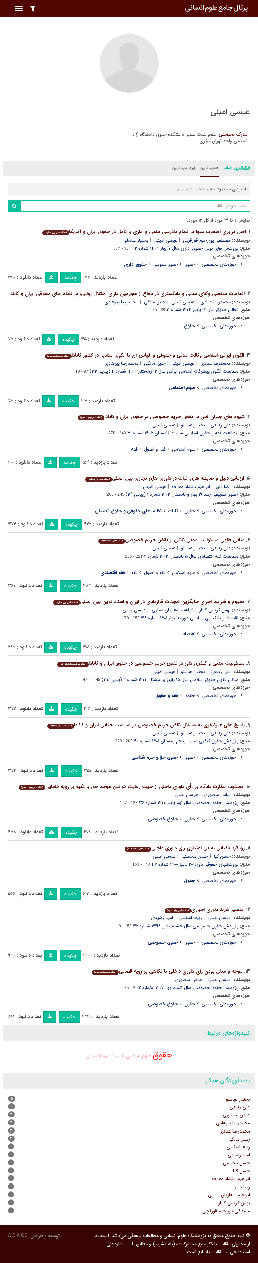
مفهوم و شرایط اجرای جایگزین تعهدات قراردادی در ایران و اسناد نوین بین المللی (150, 602)
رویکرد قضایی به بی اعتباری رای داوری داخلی (186, 848)
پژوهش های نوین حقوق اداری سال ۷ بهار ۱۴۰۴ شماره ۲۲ (185, 248)
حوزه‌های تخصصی (219, 264)
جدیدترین (209, 167)
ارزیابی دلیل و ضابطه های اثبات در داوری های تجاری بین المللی (166, 478)
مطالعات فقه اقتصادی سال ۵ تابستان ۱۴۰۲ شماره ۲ (191, 556)
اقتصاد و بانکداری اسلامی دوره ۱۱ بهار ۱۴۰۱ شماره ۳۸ (189, 618)
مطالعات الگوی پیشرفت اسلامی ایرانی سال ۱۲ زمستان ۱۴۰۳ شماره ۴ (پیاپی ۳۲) (164, 371)
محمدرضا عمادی (215, 302)
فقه (134, 572)
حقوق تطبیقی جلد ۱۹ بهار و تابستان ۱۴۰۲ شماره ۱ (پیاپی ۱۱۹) (182, 494)
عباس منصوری (217, 794)
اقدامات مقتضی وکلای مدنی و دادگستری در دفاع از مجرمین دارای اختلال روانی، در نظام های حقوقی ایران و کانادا (127, 294)
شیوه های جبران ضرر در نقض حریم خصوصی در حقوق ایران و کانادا (162, 417)
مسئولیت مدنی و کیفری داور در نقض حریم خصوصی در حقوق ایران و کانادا (152, 663)
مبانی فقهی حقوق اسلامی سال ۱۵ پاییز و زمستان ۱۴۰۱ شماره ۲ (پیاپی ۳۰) (170, 679)
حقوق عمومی (165, 264)
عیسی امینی (165, 240)
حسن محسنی (194, 856)
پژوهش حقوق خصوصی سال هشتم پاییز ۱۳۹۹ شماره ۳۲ (185, 926)
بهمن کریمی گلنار (215, 610)
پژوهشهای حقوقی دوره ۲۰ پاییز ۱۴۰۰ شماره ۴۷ (195, 864)
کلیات (173, 511)
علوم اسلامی (183, 449)
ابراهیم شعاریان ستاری (173, 610)
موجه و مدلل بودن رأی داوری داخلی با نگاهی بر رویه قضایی (168, 971)
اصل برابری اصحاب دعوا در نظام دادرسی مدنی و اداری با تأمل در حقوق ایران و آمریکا (145, 232)
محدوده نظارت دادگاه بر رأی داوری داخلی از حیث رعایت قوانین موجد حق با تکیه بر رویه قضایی (132, 787)
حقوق (189, 264)
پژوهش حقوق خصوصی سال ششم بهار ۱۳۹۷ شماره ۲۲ (187, 987)
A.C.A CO (18, 1236)
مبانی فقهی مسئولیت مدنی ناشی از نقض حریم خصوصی (173, 540)
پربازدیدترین (183, 167)
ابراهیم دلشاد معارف (191, 486)
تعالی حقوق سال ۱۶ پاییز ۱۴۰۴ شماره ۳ (202, 309)
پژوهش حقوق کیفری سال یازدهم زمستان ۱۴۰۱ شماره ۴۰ (186, 741)
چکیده (71, 277)
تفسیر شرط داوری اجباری (205, 910)
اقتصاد (118, 1056)
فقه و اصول (155, 449)
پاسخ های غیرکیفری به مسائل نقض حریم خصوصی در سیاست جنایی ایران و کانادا (147, 725)
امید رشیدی (162, 918)
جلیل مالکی (155, 302)
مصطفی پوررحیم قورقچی (207, 240)
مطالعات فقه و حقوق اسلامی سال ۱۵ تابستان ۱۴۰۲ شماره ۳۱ (182, 433)
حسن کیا (222, 856)
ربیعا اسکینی (190, 918)
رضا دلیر (223, 486)
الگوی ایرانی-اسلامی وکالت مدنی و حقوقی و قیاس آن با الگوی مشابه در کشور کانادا (145, 355)
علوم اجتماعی (98, 1056)
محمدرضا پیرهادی (121, 302)
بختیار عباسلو (136, 240)
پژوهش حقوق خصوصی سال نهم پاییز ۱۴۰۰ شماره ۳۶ (188, 802)
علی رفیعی (221, 425)
